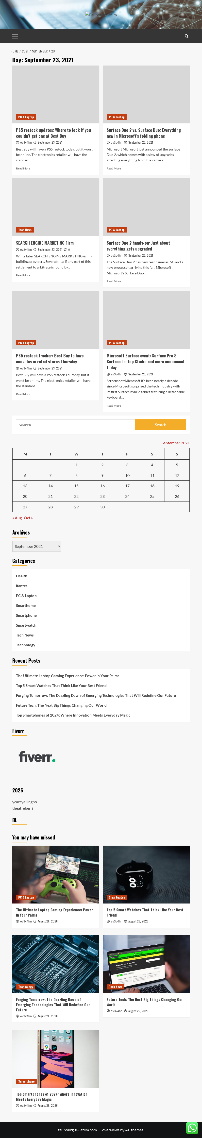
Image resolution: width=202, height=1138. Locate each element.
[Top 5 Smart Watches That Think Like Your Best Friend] (146, 875)
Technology (25, 645)
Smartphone (26, 615)
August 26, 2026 (48, 921)
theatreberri (22, 808)
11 (152, 475)
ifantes (22, 586)
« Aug (17, 517)
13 (25, 485)
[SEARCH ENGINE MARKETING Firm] (55, 207)
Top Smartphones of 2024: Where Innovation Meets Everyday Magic (73, 715)
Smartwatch (26, 625)
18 (152, 485)
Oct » (28, 517)
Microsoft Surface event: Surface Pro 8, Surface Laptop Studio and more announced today (145, 361)
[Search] (187, 36)
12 (177, 475)
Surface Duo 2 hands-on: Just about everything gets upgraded (138, 246)
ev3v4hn (26, 142)
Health (21, 576)
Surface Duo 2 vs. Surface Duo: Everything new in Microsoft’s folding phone (144, 133)
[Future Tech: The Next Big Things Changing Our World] (146, 964)
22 (76, 496)
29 (76, 506)
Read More (23, 168)
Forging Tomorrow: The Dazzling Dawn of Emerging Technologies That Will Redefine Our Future (96, 695)
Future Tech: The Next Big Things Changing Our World (61, 705)
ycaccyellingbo (24, 801)
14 (50, 485)
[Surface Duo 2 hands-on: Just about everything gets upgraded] (146, 207)
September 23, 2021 (50, 142)
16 (102, 485)
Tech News (25, 230)
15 (76, 485)
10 (127, 475)
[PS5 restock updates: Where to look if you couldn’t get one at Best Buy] (55, 94)
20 (25, 496)
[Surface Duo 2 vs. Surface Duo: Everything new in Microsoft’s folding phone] (146, 94)
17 (127, 485)
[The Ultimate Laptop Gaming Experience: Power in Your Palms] (55, 875)
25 (152, 496)
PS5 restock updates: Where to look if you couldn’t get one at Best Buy (53, 133)
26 (177, 496)
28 (50, 506)
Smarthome (26, 605)
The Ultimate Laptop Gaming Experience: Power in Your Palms (67, 675)
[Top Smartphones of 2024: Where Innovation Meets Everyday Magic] (55, 1059)
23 (102, 496)
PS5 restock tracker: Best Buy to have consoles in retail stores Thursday (50, 358)
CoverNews (109, 1129)
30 (102, 506)
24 (127, 496)
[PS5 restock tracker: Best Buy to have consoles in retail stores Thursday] (55, 320)
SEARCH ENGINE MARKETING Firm (45, 243)
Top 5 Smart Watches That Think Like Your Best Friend (61, 685)
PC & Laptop (26, 117)
